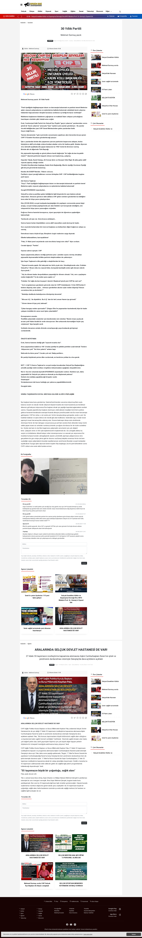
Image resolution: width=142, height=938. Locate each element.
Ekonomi (99, 11)
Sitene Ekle (48, 901)
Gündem (30, 22)
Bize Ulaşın (94, 901)
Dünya (32, 11)
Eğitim (73, 11)
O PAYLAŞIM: (69, 394)
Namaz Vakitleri (88, 913)
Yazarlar (135, 16)
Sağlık (64, 11)
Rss (57, 901)
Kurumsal (85, 901)
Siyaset (48, 11)
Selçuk (23, 11)
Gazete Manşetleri (89, 910)
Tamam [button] (134, 934)
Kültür (40, 11)
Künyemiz (65, 901)
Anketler (56, 910)
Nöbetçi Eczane (59, 913)
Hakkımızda (75, 901)
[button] (19, 17)
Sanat (81, 11)
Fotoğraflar (123, 16)
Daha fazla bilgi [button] (87, 934)
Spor (56, 11)
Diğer (108, 11)
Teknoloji (90, 11)
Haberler (23, 22)
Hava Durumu (73, 913)
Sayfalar (71, 910)
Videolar (112, 16)
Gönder (84, 563)
